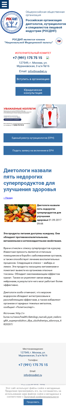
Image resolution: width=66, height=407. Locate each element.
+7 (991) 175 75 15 (27, 58)
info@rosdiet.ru (37, 71)
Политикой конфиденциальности (41, 396)
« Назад (8, 197)
